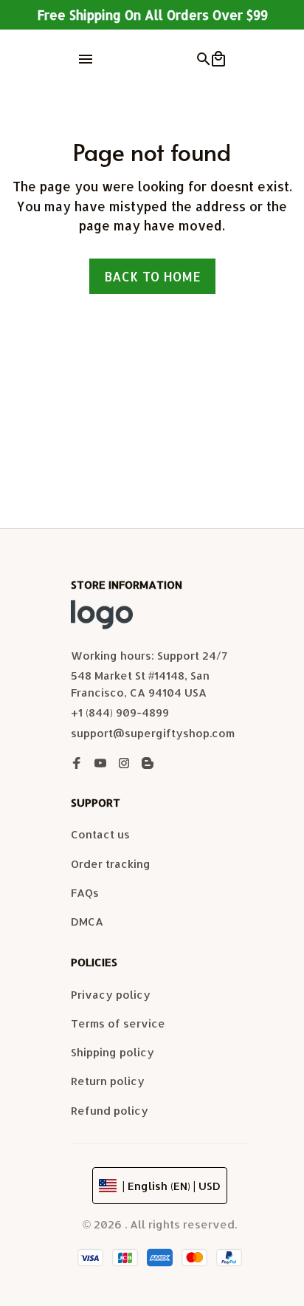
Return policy (108, 1081)
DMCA (87, 921)
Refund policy (109, 1111)
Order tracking (111, 864)
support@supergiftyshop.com (153, 733)
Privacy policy (111, 995)
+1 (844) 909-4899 (120, 712)
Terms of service (118, 1023)
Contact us (100, 834)
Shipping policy (112, 1052)
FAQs (85, 893)
